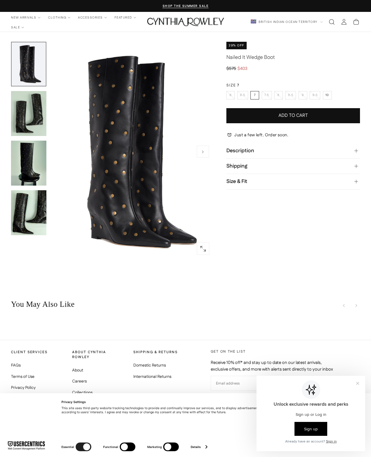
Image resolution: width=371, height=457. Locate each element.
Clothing (57, 17)
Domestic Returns (149, 365)
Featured (123, 17)
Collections (82, 393)
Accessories (90, 17)
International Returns (152, 377)
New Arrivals (24, 17)
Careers (79, 381)
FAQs (16, 365)
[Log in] (344, 22)
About (77, 370)
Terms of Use (22, 377)
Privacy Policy (23, 388)
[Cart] (356, 22)
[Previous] (344, 305)
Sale (15, 27)
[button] (331, 22)
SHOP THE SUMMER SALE (186, 6)
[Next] (356, 305)
